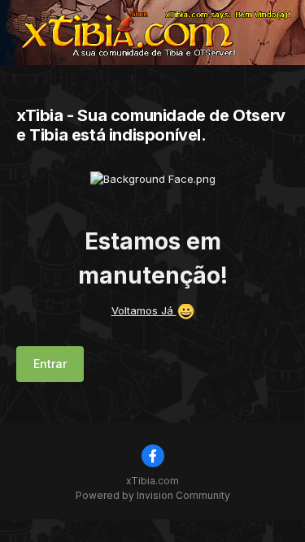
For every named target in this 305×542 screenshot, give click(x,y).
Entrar (50, 364)
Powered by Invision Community (153, 495)
